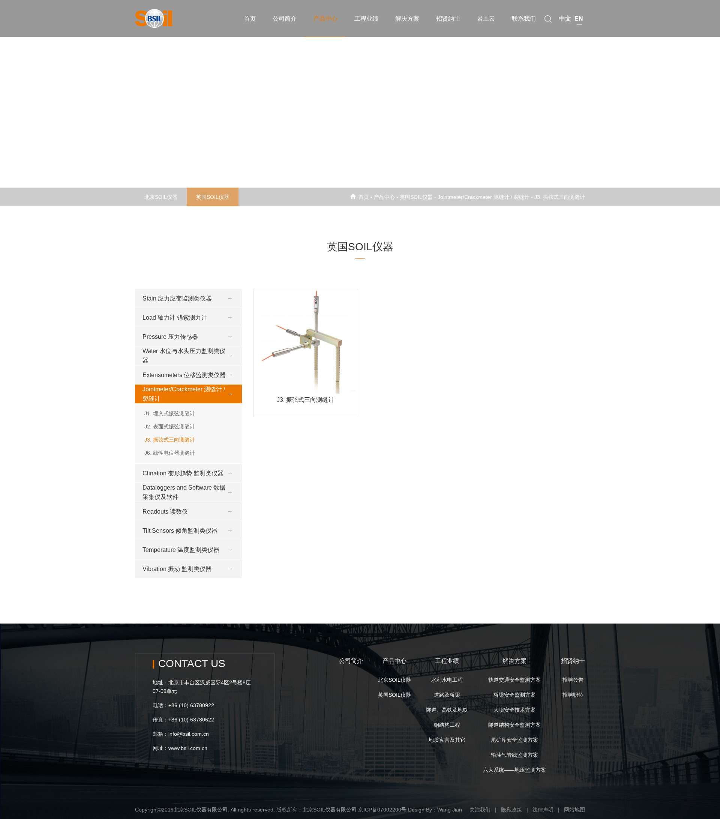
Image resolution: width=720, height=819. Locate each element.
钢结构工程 (447, 725)
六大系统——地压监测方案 (514, 770)
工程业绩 (366, 18)
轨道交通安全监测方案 (514, 680)
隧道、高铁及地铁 (447, 710)
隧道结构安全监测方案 (514, 725)
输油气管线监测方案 (514, 755)
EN (578, 18)
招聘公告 (573, 680)
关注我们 (480, 810)
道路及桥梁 (447, 695)
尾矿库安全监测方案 (514, 740)
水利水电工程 (447, 680)
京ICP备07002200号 (382, 810)
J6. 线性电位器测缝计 (169, 453)
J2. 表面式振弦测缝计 (169, 427)
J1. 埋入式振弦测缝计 (169, 413)
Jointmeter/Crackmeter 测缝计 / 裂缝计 (484, 197)
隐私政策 (511, 810)
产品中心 (326, 18)
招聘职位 (573, 695)
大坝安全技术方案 (515, 710)
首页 (250, 18)
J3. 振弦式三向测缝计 (559, 197)
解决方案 (407, 18)
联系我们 (524, 18)
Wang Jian (449, 810)
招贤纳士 (448, 18)
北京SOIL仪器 (160, 197)
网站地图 (574, 810)
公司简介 (285, 18)
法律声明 (543, 810)
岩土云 (486, 18)
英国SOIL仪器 (212, 197)
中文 (565, 18)
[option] (360, 103)
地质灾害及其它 (447, 740)
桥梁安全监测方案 (515, 695)
